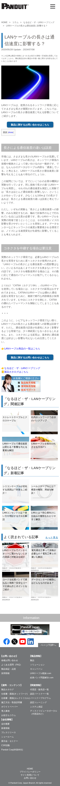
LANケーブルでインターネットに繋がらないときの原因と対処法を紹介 (15, 553)
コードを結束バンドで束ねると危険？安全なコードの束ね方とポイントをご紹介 (15, 584)
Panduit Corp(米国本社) (12, 749)
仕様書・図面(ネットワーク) (14, 694)
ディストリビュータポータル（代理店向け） (43, 712)
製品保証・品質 (8, 669)
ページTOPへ (48, 645)
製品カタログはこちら (16, 371)
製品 (32, 660)
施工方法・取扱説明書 (11, 702)
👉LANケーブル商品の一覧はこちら (20, 348)
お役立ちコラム (8, 715)
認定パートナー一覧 (39, 694)
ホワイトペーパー (9, 706)
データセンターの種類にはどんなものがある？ (43, 581)
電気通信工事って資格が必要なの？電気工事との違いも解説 (43, 553)
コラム (15, 22)
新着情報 (5, 728)
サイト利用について (30, 775)
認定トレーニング (38, 702)
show (10, 132)
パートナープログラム (40, 698)
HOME (4, 22)
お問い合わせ (30, 778)
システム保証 (36, 706)
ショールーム (7, 737)
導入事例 (5, 711)
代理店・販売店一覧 (39, 689)
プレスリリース (8, 732)
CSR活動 (5, 745)
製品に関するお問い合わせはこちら (30, 124)
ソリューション (37, 664)
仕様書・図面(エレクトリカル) (15, 698)
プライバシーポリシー (30, 772)
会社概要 (5, 724)
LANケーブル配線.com (40, 673)
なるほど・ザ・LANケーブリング (38, 22)
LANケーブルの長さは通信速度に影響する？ (27, 26)
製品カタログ (7, 689)
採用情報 (5, 673)
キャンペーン (36, 669)
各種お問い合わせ (9, 660)
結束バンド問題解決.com (41, 677)
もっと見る (51, 537)
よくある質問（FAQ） (11, 664)
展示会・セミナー (9, 741)
